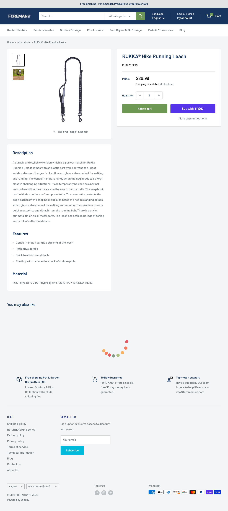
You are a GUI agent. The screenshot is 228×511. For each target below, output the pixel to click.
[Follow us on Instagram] (103, 492)
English (13, 486)
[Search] (140, 16)
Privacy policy (15, 441)
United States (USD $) (39, 486)
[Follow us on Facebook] (97, 492)
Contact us (14, 464)
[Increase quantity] (158, 95)
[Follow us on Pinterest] (110, 492)
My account (184, 18)
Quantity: (128, 95)
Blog (182, 30)
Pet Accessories (43, 30)
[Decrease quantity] (140, 95)
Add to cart (145, 108)
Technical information (20, 452)
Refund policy (15, 435)
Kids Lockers (95, 30)
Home (10, 42)
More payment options (193, 118)
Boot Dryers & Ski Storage (126, 30)
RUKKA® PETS (130, 65)
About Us (13, 470)
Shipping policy (16, 423)
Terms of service (17, 446)
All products (23, 42)
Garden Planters (17, 30)
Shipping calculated (147, 84)
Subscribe (72, 450)
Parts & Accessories (160, 30)
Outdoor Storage (70, 30)
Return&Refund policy (21, 429)
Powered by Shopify (18, 499)
